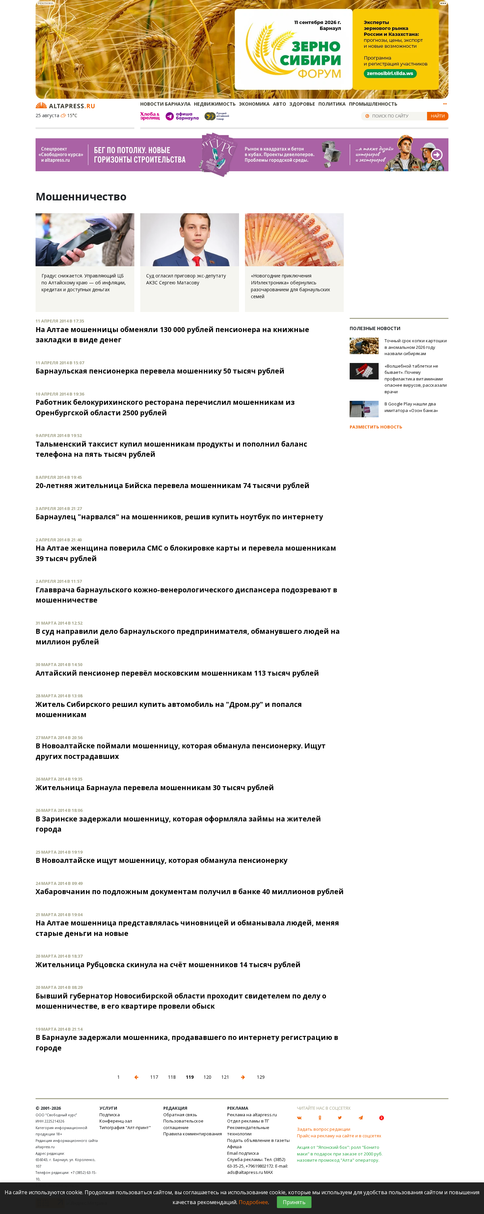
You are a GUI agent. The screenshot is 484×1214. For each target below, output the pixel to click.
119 (190, 1077)
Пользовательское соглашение (183, 1124)
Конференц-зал (115, 1121)
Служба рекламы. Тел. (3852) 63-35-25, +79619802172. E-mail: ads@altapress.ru (257, 1165)
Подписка (109, 1115)
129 (261, 1077)
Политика (332, 104)
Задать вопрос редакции (323, 1129)
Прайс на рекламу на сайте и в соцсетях (339, 1136)
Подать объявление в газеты (258, 1140)
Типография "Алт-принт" (125, 1127)
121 (225, 1077)
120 (207, 1077)
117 (154, 1077)
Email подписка (243, 1153)
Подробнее (253, 1202)
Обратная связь (180, 1115)
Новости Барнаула (165, 104)
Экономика (254, 104)
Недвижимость (215, 104)
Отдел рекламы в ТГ (248, 1121)
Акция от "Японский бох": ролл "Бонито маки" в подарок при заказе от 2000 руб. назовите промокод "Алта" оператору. (340, 1153)
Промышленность (373, 104)
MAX (268, 1172)
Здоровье (302, 104)
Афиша (234, 1146)
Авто (279, 104)
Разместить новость (376, 427)
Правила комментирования (192, 1134)
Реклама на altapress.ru (252, 1115)
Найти (438, 116)
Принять (294, 1202)
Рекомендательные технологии (248, 1130)
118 (172, 1077)
